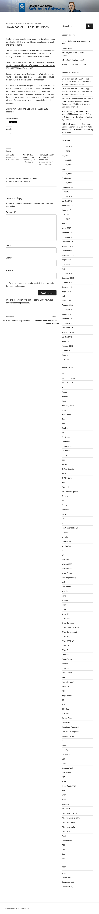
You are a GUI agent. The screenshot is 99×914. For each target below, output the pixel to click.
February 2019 (67, 187)
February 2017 (67, 232)
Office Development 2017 (76, 84)
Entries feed (66, 877)
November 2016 (68, 246)
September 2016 (68, 255)
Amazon (65, 392)
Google (64, 505)
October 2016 (67, 250)
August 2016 (66, 259)
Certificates (66, 437)
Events (64, 482)
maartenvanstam (33, 23)
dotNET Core (67, 478)
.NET (64, 373)
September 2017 (68, 205)
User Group (66, 772)
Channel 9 (25, 181)
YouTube (65, 858)
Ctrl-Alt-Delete (67, 48)
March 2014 (66, 300)
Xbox (64, 854)
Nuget (64, 605)
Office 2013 (66, 614)
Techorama (66, 754)
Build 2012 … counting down (28, 156)
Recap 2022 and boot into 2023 (74, 64)
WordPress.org (67, 886)
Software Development (70, 731)
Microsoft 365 (67, 564)
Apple (64, 401)
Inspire (64, 514)
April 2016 (65, 269)
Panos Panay (67, 659)
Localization (66, 546)
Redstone (65, 686)
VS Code (65, 790)
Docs (64, 460)
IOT (63, 523)
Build (11, 178)
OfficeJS (65, 650)
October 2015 (67, 282)
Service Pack (67, 718)
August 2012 (66, 341)
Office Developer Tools (70, 627)
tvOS (63, 759)
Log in (64, 873)
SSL (63, 740)
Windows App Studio (69, 813)
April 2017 (65, 223)
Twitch (64, 763)
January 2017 (67, 237)
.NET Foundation (68, 378)
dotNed (64, 464)
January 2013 (67, 323)
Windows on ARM (68, 827)
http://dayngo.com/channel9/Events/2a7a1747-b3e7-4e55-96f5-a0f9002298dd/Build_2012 (30, 66)
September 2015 (68, 287)
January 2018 (67, 196)
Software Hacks (68, 736)
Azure (64, 410)
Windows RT (66, 831)
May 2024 (65, 155)
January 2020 (67, 182)
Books (64, 423)
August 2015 (66, 291)
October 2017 (67, 201)
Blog (63, 419)
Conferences (22, 178)
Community (66, 441)
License (65, 532)
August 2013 (66, 314)
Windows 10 (66, 808)
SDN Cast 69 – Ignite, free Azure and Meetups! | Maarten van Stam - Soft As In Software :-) (76, 114)
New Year (65, 591)
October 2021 (67, 178)
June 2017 (66, 219)
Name (9, 245)
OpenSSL (65, 654)
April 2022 (65, 169)
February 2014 (67, 305)
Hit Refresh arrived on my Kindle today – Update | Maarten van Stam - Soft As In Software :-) (77, 127)
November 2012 (68, 332)
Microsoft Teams (68, 568)
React (64, 677)
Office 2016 (66, 618)
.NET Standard (67, 382)
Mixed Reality (67, 573)
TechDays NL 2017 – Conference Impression (46, 157)
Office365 (65, 645)
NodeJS (65, 600)
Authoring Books (68, 405)
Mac (63, 550)
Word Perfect (67, 840)
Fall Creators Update (70, 491)
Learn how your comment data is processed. (29, 301)
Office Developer (68, 623)
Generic (65, 496)
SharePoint (66, 722)
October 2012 (67, 337)
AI (62, 387)
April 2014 (65, 296)
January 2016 (67, 273)
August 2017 (66, 210)
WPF (63, 845)
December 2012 (68, 327)
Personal (65, 663)
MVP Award (66, 586)
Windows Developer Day (71, 818)
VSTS (64, 799)
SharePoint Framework (70, 727)
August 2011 (66, 355)
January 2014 (67, 309)
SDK (63, 700)
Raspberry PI (67, 673)
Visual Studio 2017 (69, 786)
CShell (64, 455)
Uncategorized (67, 768)
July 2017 (65, 214)
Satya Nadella (67, 695)
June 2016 (66, 264)
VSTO (64, 795)
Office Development (69, 632)
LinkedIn (65, 537)
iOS (63, 518)
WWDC (64, 849)
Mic (63, 555)
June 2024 (66, 151)
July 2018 (65, 192)
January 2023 (67, 164)
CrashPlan (66, 450)
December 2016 (68, 241)
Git (63, 500)
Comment (11, 212)
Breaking (65, 428)
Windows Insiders (68, 822)
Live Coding (66, 541)
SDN (63, 704)
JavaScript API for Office (71, 528)
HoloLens (65, 509)
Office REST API (68, 641)
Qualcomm (66, 668)
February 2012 (67, 346)
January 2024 (67, 160)
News (64, 596)
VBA (63, 777)
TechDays (65, 750)
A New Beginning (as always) (73, 60)
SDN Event (66, 713)
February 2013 (67, 318)
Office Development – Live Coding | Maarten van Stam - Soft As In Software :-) (77, 81)
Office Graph (66, 636)
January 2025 (67, 146)
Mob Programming (69, 577)
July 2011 (65, 359)
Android (65, 396)
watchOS (65, 804)
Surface (65, 745)
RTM (63, 691)
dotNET (64, 473)
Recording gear (68, 682)
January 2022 (67, 173)
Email (9, 257)
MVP (63, 582)
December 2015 (68, 278)
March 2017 (66, 228)
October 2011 (67, 350)
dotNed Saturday (68, 469)
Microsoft (35, 178)
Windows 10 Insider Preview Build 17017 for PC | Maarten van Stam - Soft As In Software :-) (77, 101)
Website (9, 270)
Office (64, 609)
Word (64, 836)
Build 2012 (10, 155)
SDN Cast (65, 709)
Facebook (65, 487)
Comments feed (68, 882)
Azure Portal (66, 414)
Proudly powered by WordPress (17, 908)
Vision (64, 781)
